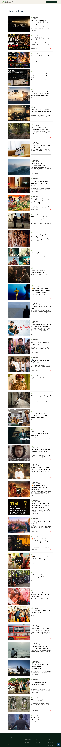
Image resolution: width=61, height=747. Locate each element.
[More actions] (51, 17)
